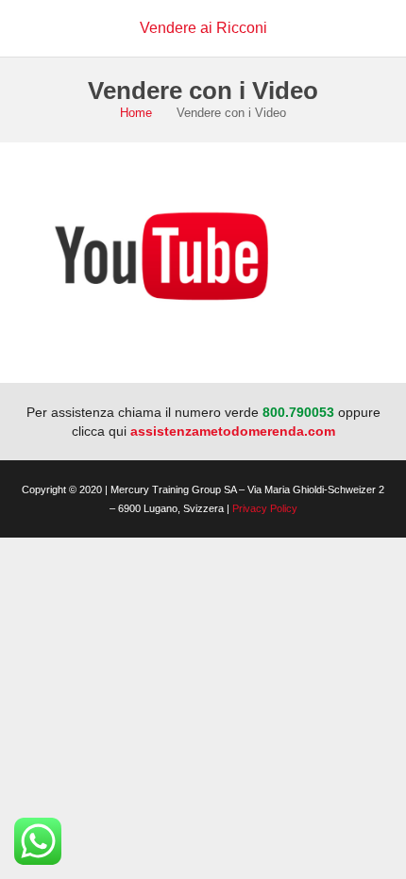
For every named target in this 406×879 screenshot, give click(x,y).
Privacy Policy (264, 508)
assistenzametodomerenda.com (232, 431)
